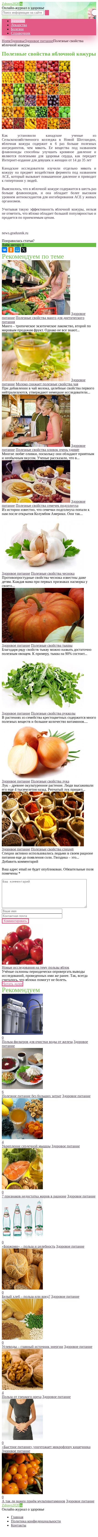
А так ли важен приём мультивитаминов (33, 1501)
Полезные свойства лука (50, 781)
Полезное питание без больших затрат (31, 1096)
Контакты (18, 1525)
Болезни (17, 29)
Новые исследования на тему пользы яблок (35, 967)
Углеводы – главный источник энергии (32, 1347)
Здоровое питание (39, 41)
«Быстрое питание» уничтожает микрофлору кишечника (46, 1447)
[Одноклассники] (11, 249)
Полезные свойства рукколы (53, 713)
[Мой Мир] (17, 249)
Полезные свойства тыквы (51, 645)
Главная (17, 1517)
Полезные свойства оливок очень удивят (47, 450)
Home (6, 41)
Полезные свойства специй (52, 849)
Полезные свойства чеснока (53, 573)
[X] (23, 249)
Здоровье (18, 21)
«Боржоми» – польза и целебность (28, 1246)
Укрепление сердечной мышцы (26, 1146)
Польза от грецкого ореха (21, 1397)
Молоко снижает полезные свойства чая (47, 384)
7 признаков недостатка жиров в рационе (34, 1196)
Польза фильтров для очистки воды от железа (37, 1042)
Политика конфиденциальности (36, 1521)
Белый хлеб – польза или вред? (26, 1296)
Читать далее (13, 984)
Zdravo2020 (12, 4)
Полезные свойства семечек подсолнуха (47, 505)
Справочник (20, 33)
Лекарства (19, 25)
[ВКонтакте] (4, 249)
